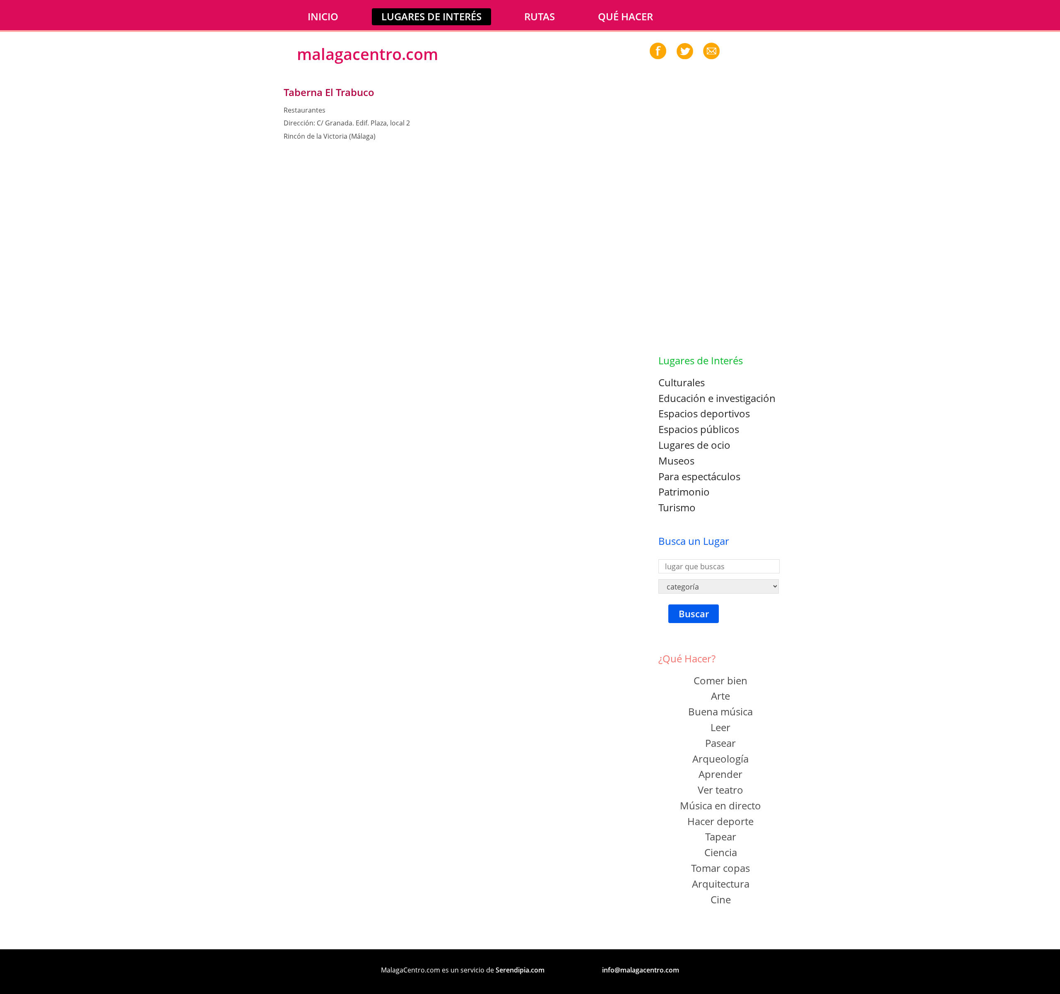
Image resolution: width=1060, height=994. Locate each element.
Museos (676, 460)
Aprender (720, 774)
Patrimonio (684, 491)
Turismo (677, 507)
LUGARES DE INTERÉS (431, 16)
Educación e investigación (717, 398)
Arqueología (720, 758)
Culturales (681, 382)
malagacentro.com (367, 54)
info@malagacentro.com (640, 970)
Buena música (720, 711)
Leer (720, 727)
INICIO (323, 16)
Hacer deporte (720, 821)
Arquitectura (720, 884)
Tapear (720, 836)
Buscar (694, 613)
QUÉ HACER (625, 16)
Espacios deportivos (704, 413)
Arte (720, 696)
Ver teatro (720, 790)
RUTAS (539, 16)
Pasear (720, 743)
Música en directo (720, 805)
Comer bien (720, 680)
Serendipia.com (520, 970)
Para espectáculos (699, 476)
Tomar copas (720, 868)
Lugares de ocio (694, 445)
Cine (721, 899)
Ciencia (720, 852)
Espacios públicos (698, 429)
